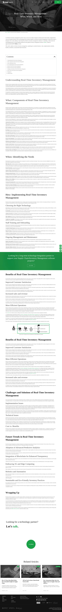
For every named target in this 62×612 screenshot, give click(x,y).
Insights (9, 32)
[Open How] (40, 2)
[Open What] (36, 2)
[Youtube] (41, 597)
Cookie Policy (56, 608)
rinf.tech (8, 312)
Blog (12, 598)
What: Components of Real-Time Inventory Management (15, 61)
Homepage (4, 596)
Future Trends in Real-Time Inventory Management (14, 70)
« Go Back (31, 544)
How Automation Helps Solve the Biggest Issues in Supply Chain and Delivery (51, 582)
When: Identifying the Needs (11, 63)
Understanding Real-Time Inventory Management (14, 60)
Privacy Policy (59, 608)
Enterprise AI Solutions (23, 596)
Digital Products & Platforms (24, 597)
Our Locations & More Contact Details (42, 598)
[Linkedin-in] (37, 597)
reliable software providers (15, 508)
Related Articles (10, 73)
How (12, 596)
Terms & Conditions (51, 608)
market (45, 42)
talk (15, 526)
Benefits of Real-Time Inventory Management (14, 66)
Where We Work (13, 597)
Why (3, 597)
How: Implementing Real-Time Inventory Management (15, 64)
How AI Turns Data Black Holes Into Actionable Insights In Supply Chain (10, 582)
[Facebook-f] (39, 597)
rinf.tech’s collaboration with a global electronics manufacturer (29, 314)
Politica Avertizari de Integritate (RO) (57, 609)
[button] (52, 2)
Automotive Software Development (24, 598)
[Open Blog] (44, 2)
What (3, 598)
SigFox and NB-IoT (33, 319)
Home (6, 32)
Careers (12, 600)
